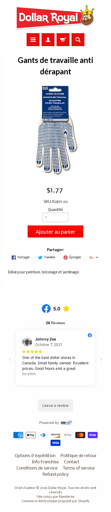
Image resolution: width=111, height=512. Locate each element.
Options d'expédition (35, 455)
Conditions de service (37, 468)
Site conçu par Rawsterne (55, 497)
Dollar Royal (57, 488)
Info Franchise (45, 462)
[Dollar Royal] (55, 17)
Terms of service (79, 468)
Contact (72, 462)
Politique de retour (79, 455)
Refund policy (56, 474)
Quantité (55, 210)
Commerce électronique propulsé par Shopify (55, 501)
